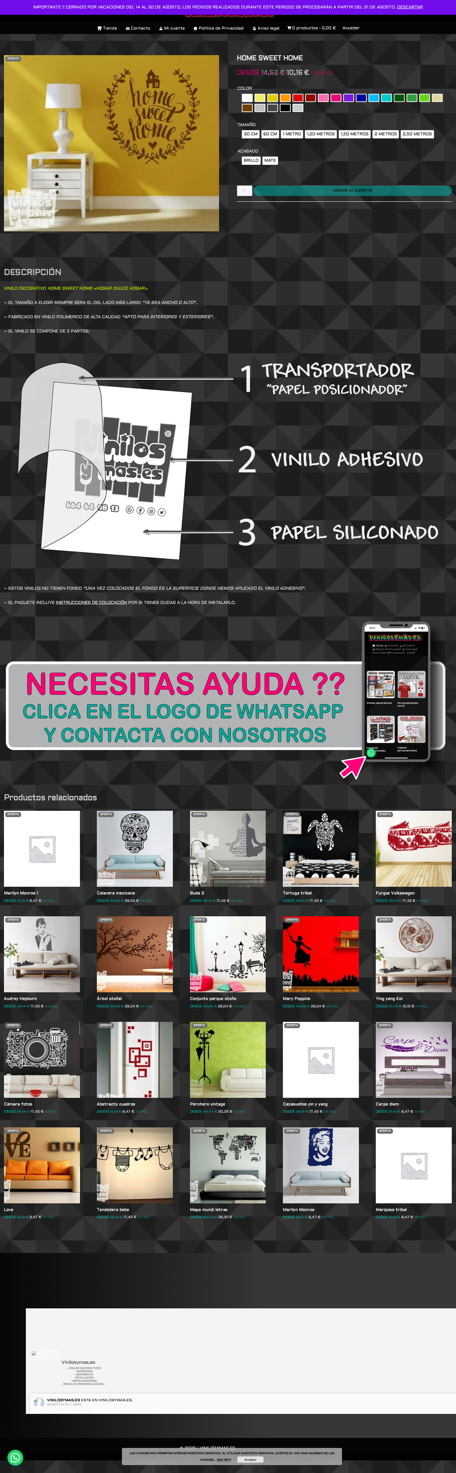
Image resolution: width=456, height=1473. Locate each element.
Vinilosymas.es (63, 1400)
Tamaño (247, 125)
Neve (9, 1467)
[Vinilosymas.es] (44, 1355)
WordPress (80, 1467)
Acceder (351, 28)
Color (245, 88)
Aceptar (250, 1459)
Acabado (248, 151)
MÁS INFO (224, 1460)
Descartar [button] (410, 7)
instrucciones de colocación (91, 603)
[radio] (247, 98)
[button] (15, 1458)
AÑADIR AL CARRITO (352, 190)
